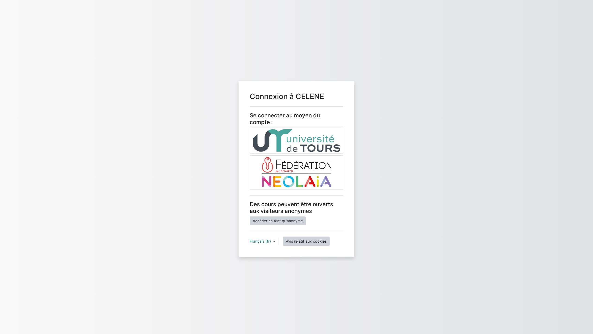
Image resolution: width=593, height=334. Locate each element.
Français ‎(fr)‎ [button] (261, 241)
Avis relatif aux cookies (306, 241)
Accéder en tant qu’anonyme (278, 220)
